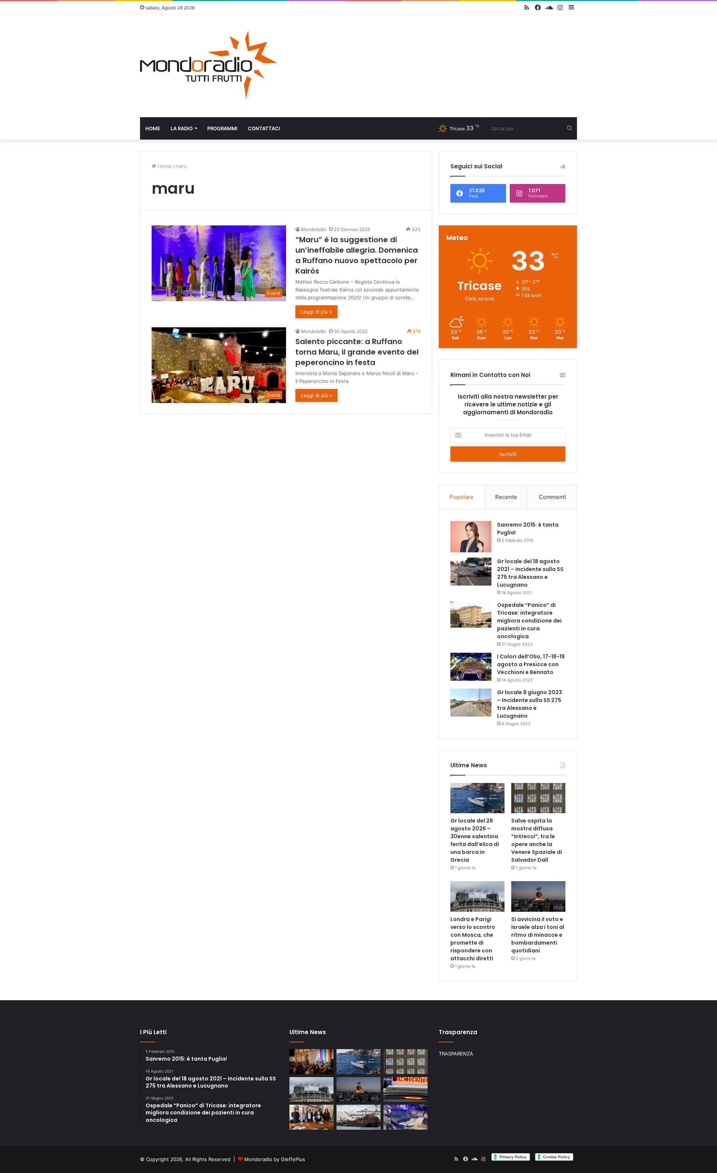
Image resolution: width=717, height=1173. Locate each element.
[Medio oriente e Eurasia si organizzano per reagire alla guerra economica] (358, 1117)
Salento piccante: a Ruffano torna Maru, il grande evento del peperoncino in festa (357, 352)
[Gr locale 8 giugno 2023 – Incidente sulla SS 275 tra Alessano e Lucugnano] (470, 703)
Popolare (462, 496)
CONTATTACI (264, 128)
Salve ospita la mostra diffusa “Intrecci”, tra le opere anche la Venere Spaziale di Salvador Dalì (536, 840)
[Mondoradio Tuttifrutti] (209, 66)
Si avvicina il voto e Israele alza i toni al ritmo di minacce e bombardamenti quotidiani (537, 934)
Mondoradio (313, 229)
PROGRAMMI (222, 128)
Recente (506, 496)
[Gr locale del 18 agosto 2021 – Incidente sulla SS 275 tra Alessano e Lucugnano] (470, 572)
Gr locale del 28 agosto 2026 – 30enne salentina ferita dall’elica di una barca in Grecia (474, 840)
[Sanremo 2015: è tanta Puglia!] (470, 536)
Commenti (552, 496)
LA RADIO (182, 128)
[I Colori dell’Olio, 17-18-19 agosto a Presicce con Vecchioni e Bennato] (470, 667)
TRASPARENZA (456, 1054)
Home (152, 128)
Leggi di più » (316, 312)
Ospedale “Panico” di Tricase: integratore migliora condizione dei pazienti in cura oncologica (529, 620)
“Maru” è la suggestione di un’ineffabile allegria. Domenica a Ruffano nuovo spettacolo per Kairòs (356, 255)
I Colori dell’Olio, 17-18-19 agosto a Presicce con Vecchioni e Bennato (531, 664)
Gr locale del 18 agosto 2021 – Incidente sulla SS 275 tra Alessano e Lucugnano (530, 573)
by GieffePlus (289, 1159)
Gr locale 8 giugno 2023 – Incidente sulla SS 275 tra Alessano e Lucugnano (529, 704)
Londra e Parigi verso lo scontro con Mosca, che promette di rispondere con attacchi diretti (472, 938)
